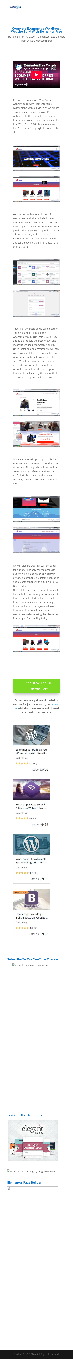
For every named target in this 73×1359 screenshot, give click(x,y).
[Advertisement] (36, 1065)
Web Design (27, 40)
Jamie (15, 36)
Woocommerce (44, 40)
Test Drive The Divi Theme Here (38, 686)
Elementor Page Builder (50, 36)
